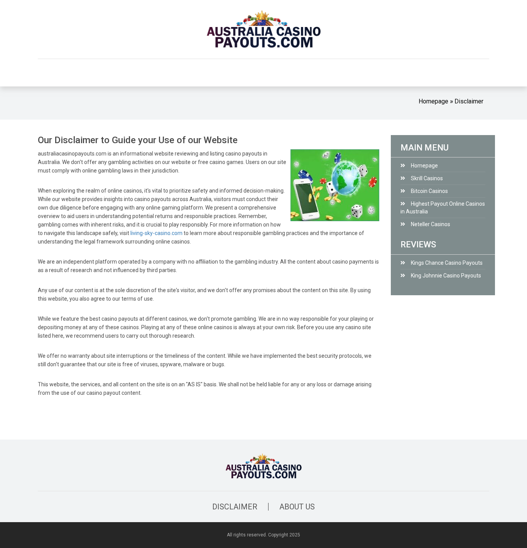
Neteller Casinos (430, 224)
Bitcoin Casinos (429, 191)
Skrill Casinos (427, 178)
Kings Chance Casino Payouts (447, 263)
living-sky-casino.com (156, 233)
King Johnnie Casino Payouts (446, 275)
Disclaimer (468, 101)
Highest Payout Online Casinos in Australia (442, 208)
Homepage (433, 101)
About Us (297, 507)
